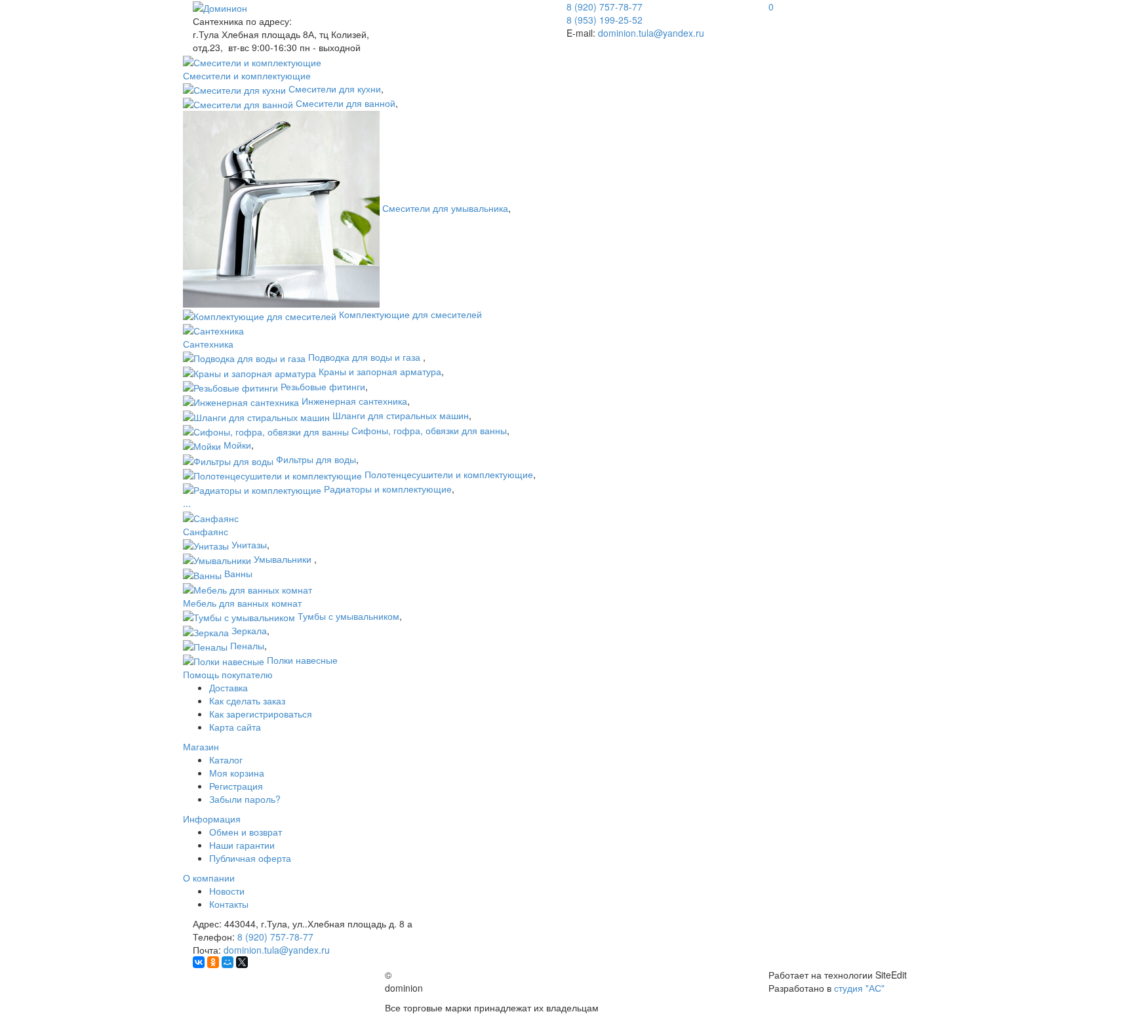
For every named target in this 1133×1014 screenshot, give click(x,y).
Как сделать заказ (247, 700)
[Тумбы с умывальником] (239, 615)
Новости (227, 890)
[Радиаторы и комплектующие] (252, 488)
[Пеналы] (205, 645)
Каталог (226, 759)
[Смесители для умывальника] (281, 207)
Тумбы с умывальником (348, 615)
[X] (242, 962)
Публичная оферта (250, 857)
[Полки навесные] (223, 659)
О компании (209, 877)
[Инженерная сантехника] (241, 400)
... (187, 503)
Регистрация (236, 785)
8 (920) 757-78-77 (275, 936)
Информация (212, 818)
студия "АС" (859, 987)
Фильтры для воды (316, 459)
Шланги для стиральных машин (400, 415)
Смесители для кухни (334, 88)
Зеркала (249, 630)
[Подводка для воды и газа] (244, 356)
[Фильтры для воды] (228, 459)
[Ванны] (202, 573)
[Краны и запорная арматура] (249, 371)
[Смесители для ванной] (238, 103)
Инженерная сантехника (354, 400)
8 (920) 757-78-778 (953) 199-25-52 (604, 13)
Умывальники (284, 558)
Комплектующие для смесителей (410, 314)
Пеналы (247, 645)
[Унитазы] (206, 544)
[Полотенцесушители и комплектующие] (272, 474)
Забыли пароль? (245, 798)
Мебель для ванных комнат (242, 602)
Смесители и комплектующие (247, 75)
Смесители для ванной (345, 103)
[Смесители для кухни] (234, 88)
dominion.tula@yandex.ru (651, 32)
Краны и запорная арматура (380, 371)
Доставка (228, 687)
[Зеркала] (206, 630)
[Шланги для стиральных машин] (256, 415)
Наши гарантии (242, 844)
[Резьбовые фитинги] (230, 386)
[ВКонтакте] (199, 962)
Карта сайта (235, 726)
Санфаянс (205, 531)
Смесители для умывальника (445, 207)
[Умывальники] (217, 558)
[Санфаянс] (211, 516)
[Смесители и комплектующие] (252, 60)
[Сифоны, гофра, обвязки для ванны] (266, 430)
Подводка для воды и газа (365, 356)
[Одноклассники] (213, 962)
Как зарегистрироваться (260, 713)
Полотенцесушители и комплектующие (449, 474)
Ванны (238, 573)
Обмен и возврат (245, 831)
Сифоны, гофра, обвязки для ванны (429, 430)
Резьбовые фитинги (323, 386)
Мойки (237, 444)
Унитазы (249, 544)
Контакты (228, 903)
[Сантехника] (213, 329)
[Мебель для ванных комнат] (247, 588)
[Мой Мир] (227, 962)
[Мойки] (202, 444)
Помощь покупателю (228, 674)
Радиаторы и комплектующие (388, 488)
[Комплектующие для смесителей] (259, 314)
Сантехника (208, 343)
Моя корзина (236, 772)
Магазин (201, 746)
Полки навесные (302, 659)
